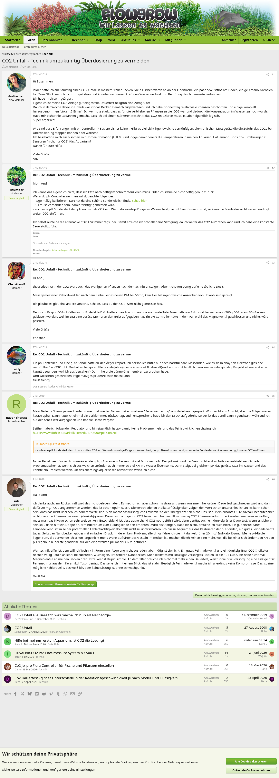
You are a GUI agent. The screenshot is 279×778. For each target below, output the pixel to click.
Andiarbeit (11, 67)
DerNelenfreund (24, 619)
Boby (264, 631)
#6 (273, 479)
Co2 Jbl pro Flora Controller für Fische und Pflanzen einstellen (64, 665)
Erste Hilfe (53, 644)
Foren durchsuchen (34, 47)
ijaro (17, 657)
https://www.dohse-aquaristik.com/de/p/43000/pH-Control (75, 433)
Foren (31, 40)
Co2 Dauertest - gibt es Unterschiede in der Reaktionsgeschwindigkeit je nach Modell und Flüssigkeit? (96, 678)
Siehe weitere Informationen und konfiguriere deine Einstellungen (48, 769)
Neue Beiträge (10, 47)
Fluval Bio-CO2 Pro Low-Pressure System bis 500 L (55, 652)
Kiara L (18, 644)
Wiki (111, 40)
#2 (273, 168)
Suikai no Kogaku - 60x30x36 (65, 250)
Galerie (150, 40)
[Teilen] (267, 74)
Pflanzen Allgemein (59, 631)
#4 (273, 347)
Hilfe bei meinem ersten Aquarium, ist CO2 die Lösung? (59, 640)
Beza (17, 682)
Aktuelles (128, 40)
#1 (273, 74)
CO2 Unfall (23, 627)
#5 (273, 395)
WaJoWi (262, 656)
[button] (53, 40)
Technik (61, 619)
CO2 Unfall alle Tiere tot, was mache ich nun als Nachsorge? (63, 615)
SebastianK (21, 631)
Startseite (12, 40)
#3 (273, 262)
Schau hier (139, 200)
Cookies (45, 762)
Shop (98, 40)
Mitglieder (173, 40)
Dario (18, 669)
